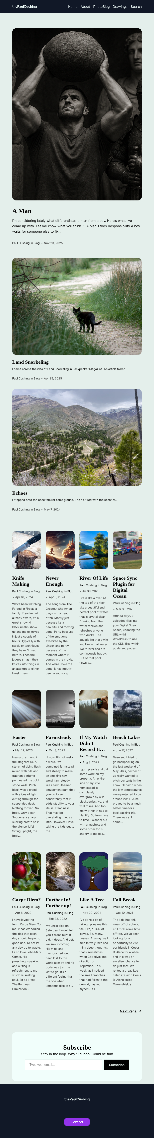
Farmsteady (59, 737)
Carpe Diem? (26, 899)
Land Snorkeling (30, 362)
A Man (21, 210)
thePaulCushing (24, 6)
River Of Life (93, 578)
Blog (37, 243)
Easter (19, 737)
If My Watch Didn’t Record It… (93, 743)
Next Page (131, 1011)
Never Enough (54, 581)
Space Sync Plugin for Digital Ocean (125, 587)
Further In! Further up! (58, 902)
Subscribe (117, 1065)
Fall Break (124, 899)
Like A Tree (91, 899)
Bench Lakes (127, 737)
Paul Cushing (21, 243)
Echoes (19, 493)
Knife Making (20, 581)
